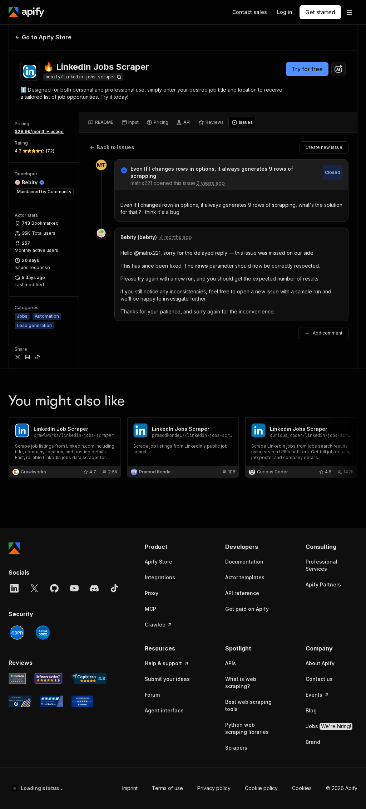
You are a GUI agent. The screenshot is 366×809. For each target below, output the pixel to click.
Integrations (160, 577)
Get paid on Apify (247, 609)
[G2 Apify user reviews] (20, 701)
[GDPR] (17, 632)
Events (314, 695)
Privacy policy (214, 788)
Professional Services (321, 565)
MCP (150, 609)
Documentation (244, 562)
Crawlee (155, 625)
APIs (230, 663)
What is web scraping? (240, 682)
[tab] (101, 122)
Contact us (319, 679)
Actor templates (244, 577)
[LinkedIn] (14, 588)
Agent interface (164, 710)
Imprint (130, 788)
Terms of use (167, 788)
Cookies (302, 788)
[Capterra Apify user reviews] (89, 678)
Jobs (328, 726)
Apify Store (158, 562)
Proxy (151, 593)
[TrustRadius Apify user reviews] (51, 701)
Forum (152, 695)
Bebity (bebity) (138, 237)
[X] (34, 588)
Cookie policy (261, 788)
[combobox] (338, 69)
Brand (313, 742)
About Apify (320, 663)
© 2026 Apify (341, 788)
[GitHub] (54, 588)
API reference (242, 593)
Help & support (163, 663)
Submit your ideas (167, 679)
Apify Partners (323, 584)
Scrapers (236, 748)
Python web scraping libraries (247, 728)
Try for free (307, 69)
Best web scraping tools (248, 705)
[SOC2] (42, 632)
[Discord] (94, 588)
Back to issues (115, 147)
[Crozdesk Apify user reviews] (82, 701)
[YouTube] (74, 588)
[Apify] (26, 12)
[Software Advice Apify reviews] (48, 678)
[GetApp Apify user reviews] (17, 678)
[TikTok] (114, 588)
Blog (311, 710)
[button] (171, 546)
